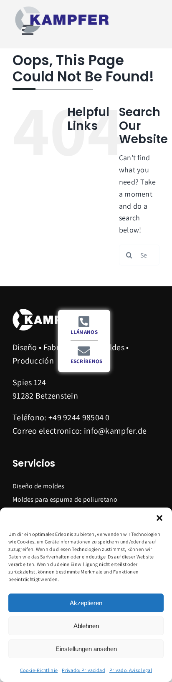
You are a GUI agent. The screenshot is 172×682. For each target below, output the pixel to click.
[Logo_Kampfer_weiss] (50, 311)
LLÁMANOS (84, 332)
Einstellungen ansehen (86, 648)
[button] (159, 518)
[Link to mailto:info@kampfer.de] (84, 351)
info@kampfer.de (115, 430)
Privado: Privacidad (83, 670)
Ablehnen (86, 625)
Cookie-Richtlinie (39, 670)
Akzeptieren (86, 602)
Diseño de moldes (39, 486)
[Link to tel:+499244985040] (83, 322)
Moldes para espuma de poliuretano (65, 499)
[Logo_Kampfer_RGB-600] (63, 8)
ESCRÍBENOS (87, 361)
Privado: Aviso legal (130, 670)
